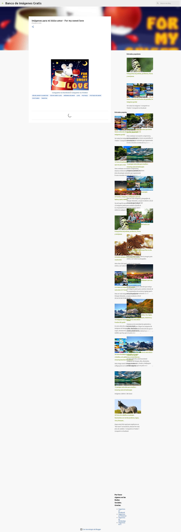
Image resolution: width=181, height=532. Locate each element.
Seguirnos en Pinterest (122, 515)
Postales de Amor (95, 95)
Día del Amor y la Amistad (40, 95)
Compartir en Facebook (61, 93)
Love (78, 95)
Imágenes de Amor (69, 95)
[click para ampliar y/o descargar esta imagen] (70, 75)
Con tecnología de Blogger (91, 529)
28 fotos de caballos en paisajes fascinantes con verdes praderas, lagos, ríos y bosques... (127, 417)
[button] (33, 27)
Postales (85, 95)
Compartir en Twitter (79, 93)
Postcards (35, 98)
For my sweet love (56, 95)
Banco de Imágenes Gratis (23, 3)
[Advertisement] (70, 45)
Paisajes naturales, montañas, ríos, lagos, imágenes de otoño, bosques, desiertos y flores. (139, 317)
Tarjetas (44, 98)
